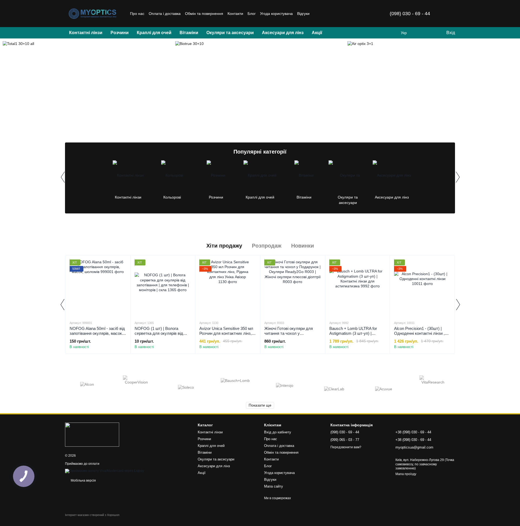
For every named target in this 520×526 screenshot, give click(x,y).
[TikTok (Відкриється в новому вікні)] (323, 13)
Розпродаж (266, 246)
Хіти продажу (224, 246)
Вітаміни (189, 32)
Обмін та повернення (204, 13)
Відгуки (303, 13)
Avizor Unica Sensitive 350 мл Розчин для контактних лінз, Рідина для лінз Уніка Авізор (226, 333)
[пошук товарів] (336, 32)
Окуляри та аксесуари (230, 32)
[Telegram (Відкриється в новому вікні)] (336, 13)
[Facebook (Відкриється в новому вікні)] (330, 13)
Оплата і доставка (165, 13)
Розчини (119, 32)
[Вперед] (457, 177)
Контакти (235, 13)
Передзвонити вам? (345, 447)
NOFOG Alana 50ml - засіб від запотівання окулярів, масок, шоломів (97, 333)
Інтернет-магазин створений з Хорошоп (92, 515)
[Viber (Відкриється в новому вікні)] (343, 13)
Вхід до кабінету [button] (277, 432)
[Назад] (62, 177)
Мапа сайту (273, 486)
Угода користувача (276, 13)
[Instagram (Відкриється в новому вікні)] (317, 13)
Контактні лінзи (85, 32)
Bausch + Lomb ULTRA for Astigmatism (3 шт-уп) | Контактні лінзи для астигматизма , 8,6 (353, 335)
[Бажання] (430, 32)
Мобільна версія (83, 480)
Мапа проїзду (405, 474)
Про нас (137, 13)
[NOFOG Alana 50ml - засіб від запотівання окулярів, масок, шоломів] (98, 287)
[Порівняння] (419, 32)
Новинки (302, 246)
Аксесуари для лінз (283, 32)
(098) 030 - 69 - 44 (410, 13)
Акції (317, 32)
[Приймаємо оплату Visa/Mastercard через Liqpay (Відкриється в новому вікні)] (104, 471)
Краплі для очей (154, 32)
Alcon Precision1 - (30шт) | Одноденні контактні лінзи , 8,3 (419, 333)
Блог (252, 13)
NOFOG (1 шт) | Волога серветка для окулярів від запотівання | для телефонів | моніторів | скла (162, 335)
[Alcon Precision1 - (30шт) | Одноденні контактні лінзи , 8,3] (422, 287)
